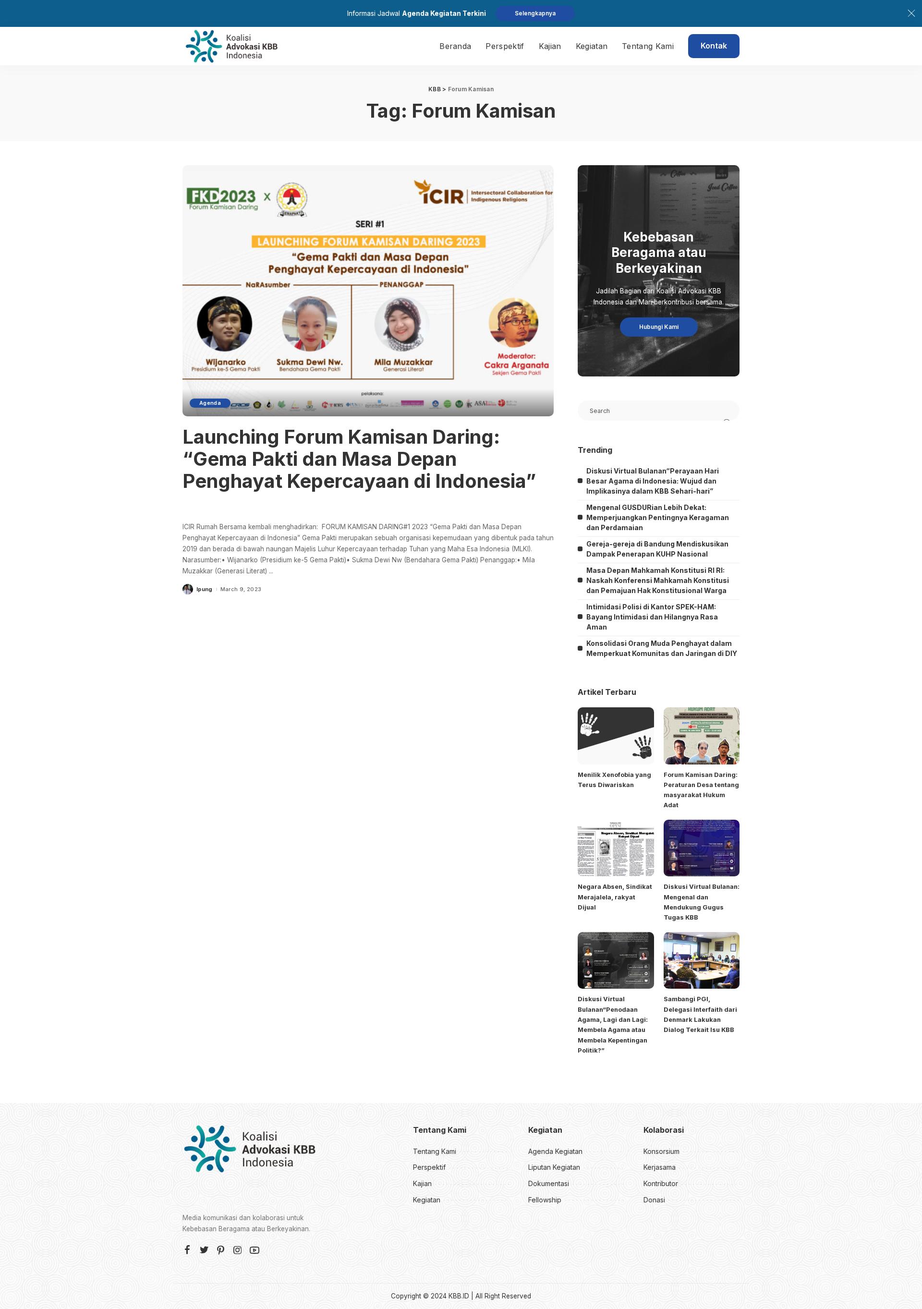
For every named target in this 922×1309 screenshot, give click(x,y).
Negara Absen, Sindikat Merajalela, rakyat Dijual (615, 897)
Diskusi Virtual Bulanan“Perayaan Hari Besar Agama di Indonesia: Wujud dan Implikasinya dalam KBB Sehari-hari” (652, 481)
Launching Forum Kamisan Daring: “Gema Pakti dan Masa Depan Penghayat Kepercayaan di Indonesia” (359, 459)
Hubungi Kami (659, 326)
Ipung (204, 589)
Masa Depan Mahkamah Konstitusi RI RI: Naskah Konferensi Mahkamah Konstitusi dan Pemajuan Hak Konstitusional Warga (657, 580)
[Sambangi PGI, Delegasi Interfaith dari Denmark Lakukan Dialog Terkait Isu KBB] (702, 960)
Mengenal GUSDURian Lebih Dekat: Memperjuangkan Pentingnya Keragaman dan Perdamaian (657, 517)
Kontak (714, 45)
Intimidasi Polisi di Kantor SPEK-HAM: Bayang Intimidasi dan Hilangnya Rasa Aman (652, 617)
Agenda (210, 403)
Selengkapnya (535, 13)
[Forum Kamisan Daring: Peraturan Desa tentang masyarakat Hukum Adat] (702, 735)
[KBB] (231, 46)
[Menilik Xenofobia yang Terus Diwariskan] (616, 735)
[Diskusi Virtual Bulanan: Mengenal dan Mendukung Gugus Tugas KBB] (702, 848)
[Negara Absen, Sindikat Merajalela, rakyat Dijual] (616, 848)
